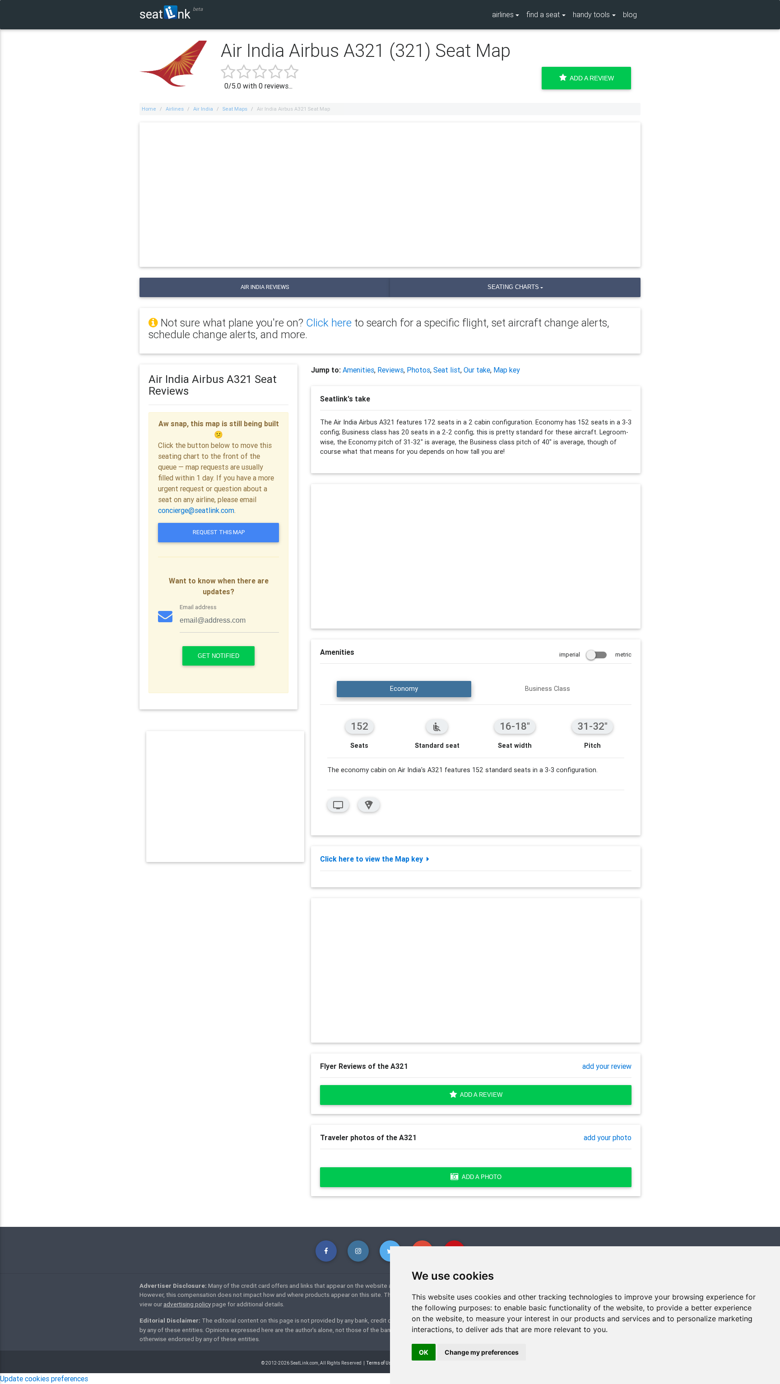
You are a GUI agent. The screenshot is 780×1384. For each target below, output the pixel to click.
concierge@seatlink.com (196, 510)
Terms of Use (380, 1363)
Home (149, 109)
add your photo (607, 1137)
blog (630, 14)
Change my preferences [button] (482, 1352)
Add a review (479, 1094)
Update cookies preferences (44, 1378)
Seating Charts (513, 287)
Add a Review (590, 78)
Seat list (446, 369)
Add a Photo (480, 1177)
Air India (203, 109)
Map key (506, 369)
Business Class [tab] (547, 689)
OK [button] (423, 1352)
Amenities (358, 369)
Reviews (390, 369)
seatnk (164, 14)
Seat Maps (235, 109)
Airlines (175, 109)
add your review (606, 1066)
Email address (198, 607)
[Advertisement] (390, 194)
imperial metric (595, 654)
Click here (329, 322)
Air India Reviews (265, 287)
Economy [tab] (404, 689)
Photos (418, 369)
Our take (477, 369)
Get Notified (218, 655)
